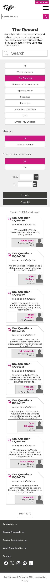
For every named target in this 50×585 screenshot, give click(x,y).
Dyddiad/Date (36, 177)
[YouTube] (25, 563)
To (14, 184)
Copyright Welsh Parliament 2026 (18, 577)
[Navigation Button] (44, 8)
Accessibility (40, 577)
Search (6, 53)
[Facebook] (6, 563)
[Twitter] (12, 563)
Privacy (25, 580)
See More (25, 513)
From (15, 177)
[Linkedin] (31, 563)
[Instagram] (18, 563)
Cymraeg (42, 2)
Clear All (25, 202)
